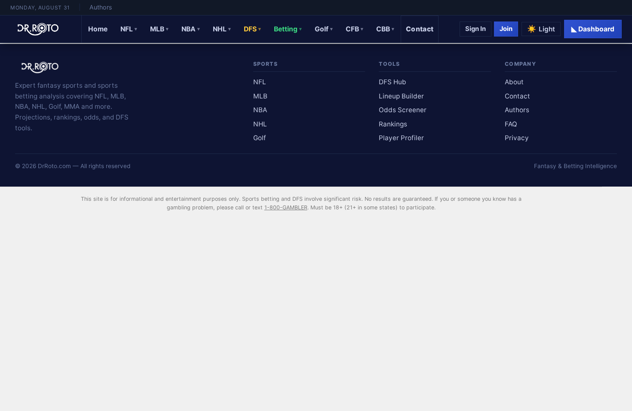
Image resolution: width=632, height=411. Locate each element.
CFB (354, 29)
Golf (324, 29)
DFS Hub (392, 82)
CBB (385, 29)
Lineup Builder (401, 96)
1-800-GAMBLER (285, 207)
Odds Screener (402, 110)
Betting (288, 29)
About (514, 82)
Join (506, 29)
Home (97, 29)
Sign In (475, 29)
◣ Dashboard (592, 29)
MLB (159, 29)
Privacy (517, 138)
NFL (128, 29)
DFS (252, 29)
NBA (190, 29)
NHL (222, 29)
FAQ (511, 124)
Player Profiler (401, 138)
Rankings (393, 124)
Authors (100, 7)
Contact (419, 29)
